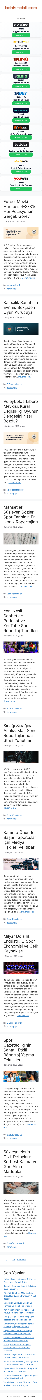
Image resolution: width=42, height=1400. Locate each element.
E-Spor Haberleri (14, 384)
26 (14, 1259)
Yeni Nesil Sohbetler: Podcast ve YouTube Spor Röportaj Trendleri (21, 620)
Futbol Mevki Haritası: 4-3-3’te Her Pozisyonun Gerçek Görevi (20, 209)
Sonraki (21, 1259)
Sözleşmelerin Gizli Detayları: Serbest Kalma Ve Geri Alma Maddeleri (20, 1161)
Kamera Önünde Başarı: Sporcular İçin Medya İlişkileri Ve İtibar (20, 840)
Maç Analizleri (13, 285)
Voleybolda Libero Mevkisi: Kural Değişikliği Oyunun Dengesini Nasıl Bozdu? (21, 411)
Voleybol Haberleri (15, 490)
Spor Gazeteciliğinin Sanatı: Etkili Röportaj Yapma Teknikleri (19, 1050)
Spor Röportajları (14, 594)
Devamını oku (28, 278)
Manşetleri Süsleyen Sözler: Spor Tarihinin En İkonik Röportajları (21, 514)
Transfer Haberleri (15, 1243)
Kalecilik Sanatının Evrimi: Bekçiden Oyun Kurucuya (21, 307)
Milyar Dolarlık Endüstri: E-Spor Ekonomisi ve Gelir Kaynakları (21, 943)
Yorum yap (12, 289)
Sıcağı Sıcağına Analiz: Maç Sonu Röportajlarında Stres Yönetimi (20, 733)
